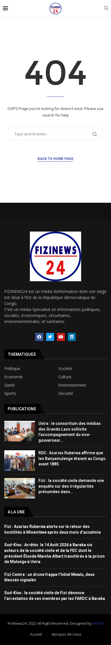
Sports (10, 393)
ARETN (98, 623)
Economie (13, 377)
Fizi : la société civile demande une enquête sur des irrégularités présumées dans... (71, 486)
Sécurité (65, 393)
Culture (64, 377)
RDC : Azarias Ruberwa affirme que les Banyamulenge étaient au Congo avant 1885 (72, 458)
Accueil (36, 634)
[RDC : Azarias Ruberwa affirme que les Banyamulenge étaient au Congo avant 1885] (19, 460)
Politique (12, 369)
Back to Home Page (55, 159)
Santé (9, 385)
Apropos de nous (66, 634)
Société (65, 369)
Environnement (72, 385)
